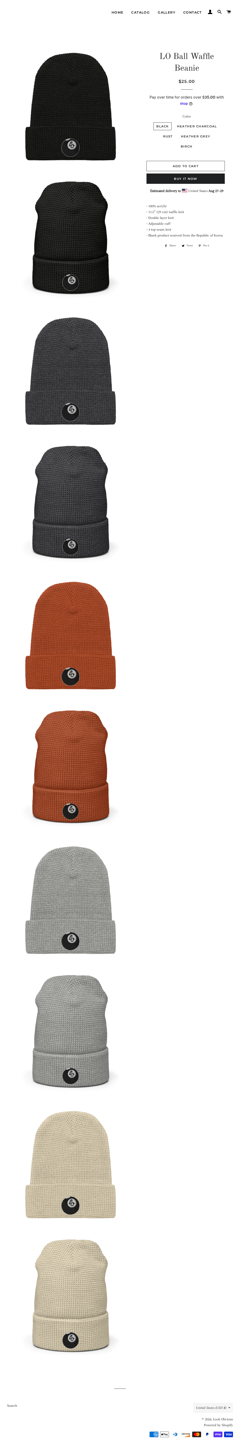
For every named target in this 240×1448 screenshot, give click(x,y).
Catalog (140, 12)
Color (187, 116)
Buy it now (185, 179)
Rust (168, 136)
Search (12, 1406)
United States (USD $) (211, 1408)
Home (118, 12)
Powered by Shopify (218, 1425)
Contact (192, 12)
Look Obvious (223, 1419)
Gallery (166, 12)
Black (162, 126)
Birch (187, 146)
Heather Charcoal (197, 126)
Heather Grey (195, 136)
